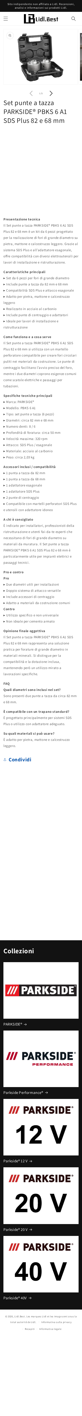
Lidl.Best (19, 1316)
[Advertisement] (41, 169)
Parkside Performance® (23, 1092)
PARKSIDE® (12, 1024)
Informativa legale (50, 1329)
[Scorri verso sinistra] (31, 93)
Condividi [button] (20, 759)
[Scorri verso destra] (51, 93)
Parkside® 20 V (15, 1229)
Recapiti (30, 1329)
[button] (6, 19)
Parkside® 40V (15, 1297)
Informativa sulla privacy (56, 1322)
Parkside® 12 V (15, 1160)
